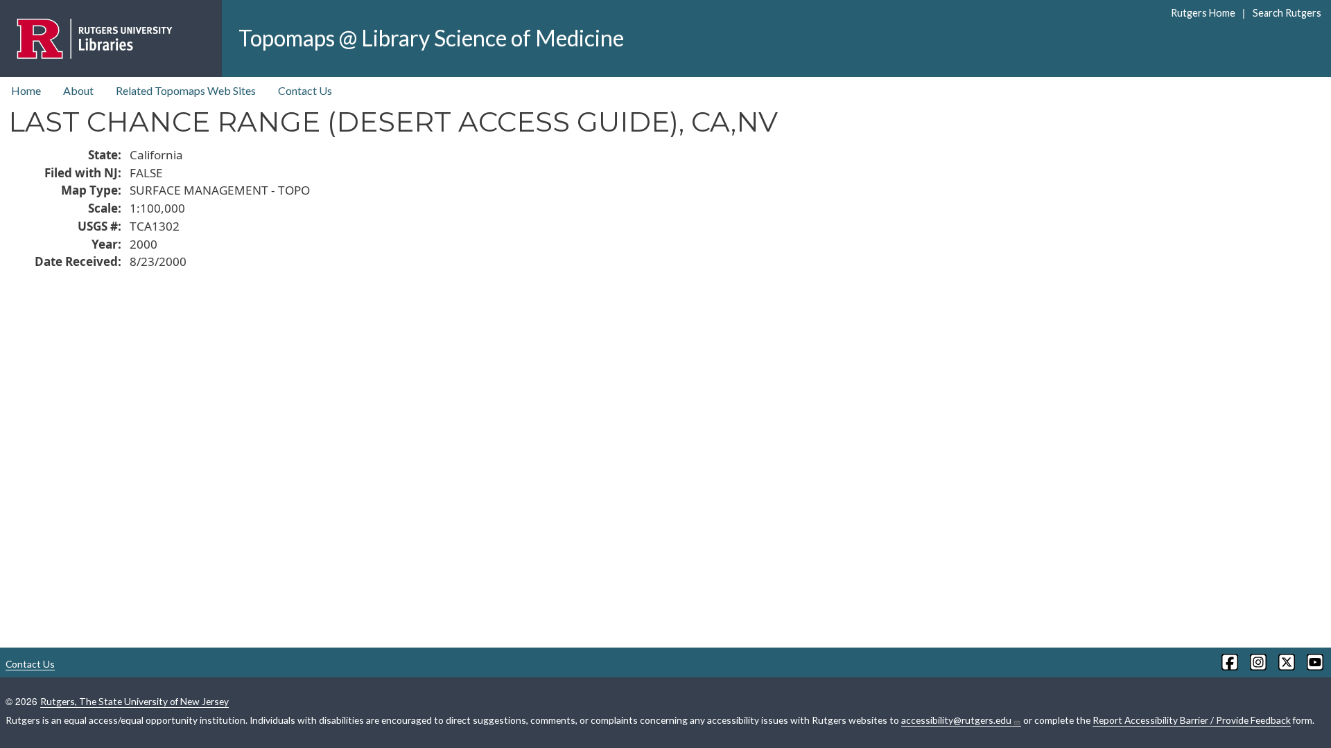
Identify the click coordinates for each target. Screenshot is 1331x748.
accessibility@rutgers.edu (956, 720)
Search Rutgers (1287, 13)
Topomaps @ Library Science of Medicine (431, 37)
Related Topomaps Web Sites (186, 90)
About (78, 90)
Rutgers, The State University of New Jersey (134, 701)
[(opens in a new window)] (1228, 662)
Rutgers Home (1203, 13)
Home (26, 90)
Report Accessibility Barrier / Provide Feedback (1192, 720)
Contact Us (305, 90)
